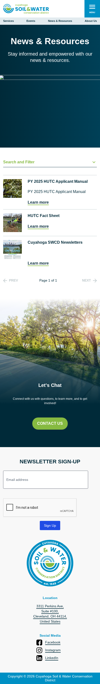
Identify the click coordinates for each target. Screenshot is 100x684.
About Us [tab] (91, 20)
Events (30, 20)
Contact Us (50, 423)
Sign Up (50, 525)
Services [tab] (8, 20)
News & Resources (60, 20)
